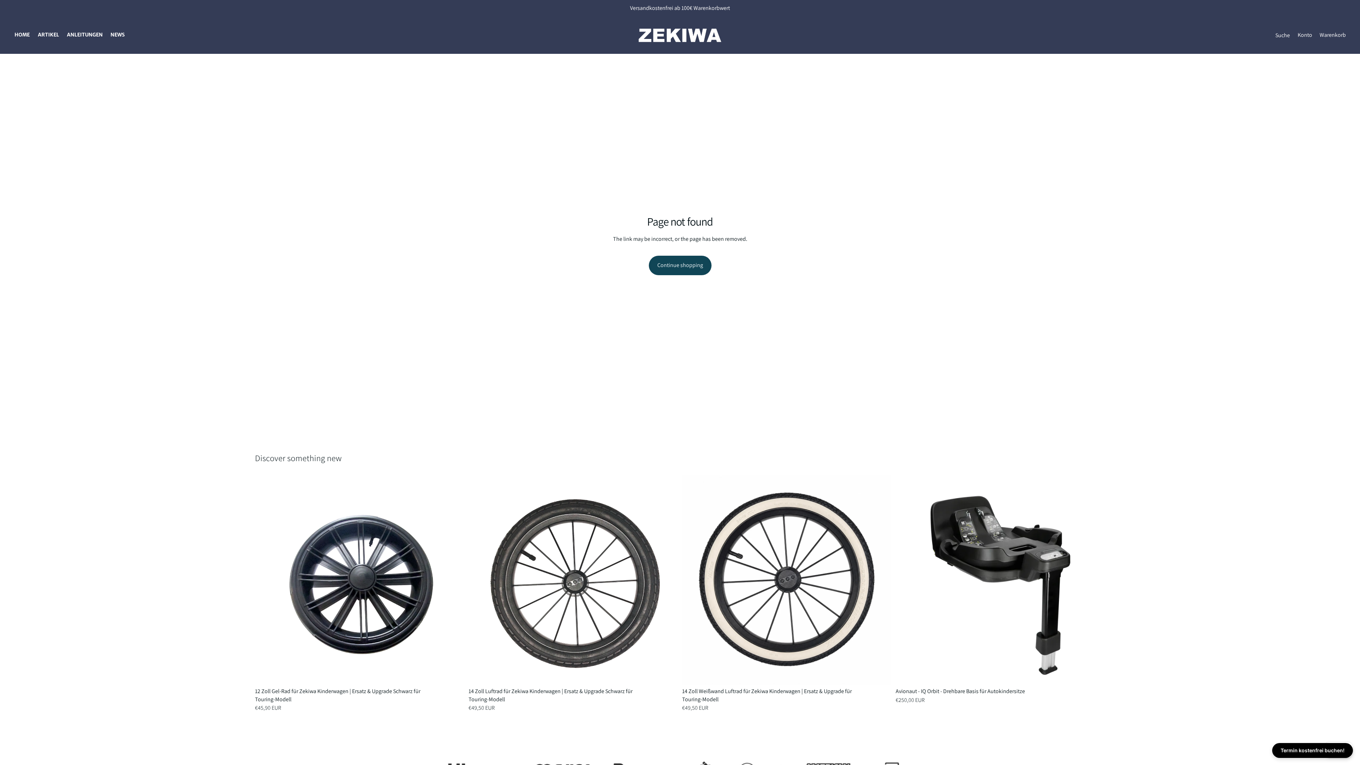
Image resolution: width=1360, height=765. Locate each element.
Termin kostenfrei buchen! (1312, 750)
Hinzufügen (459, 673)
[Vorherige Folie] (265, 580)
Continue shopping (680, 265)
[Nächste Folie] (453, 580)
